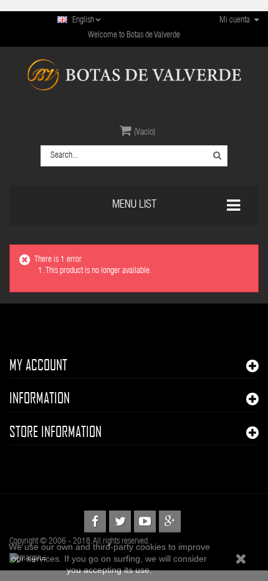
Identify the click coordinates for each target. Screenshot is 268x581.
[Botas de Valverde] (134, 75)
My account (38, 364)
